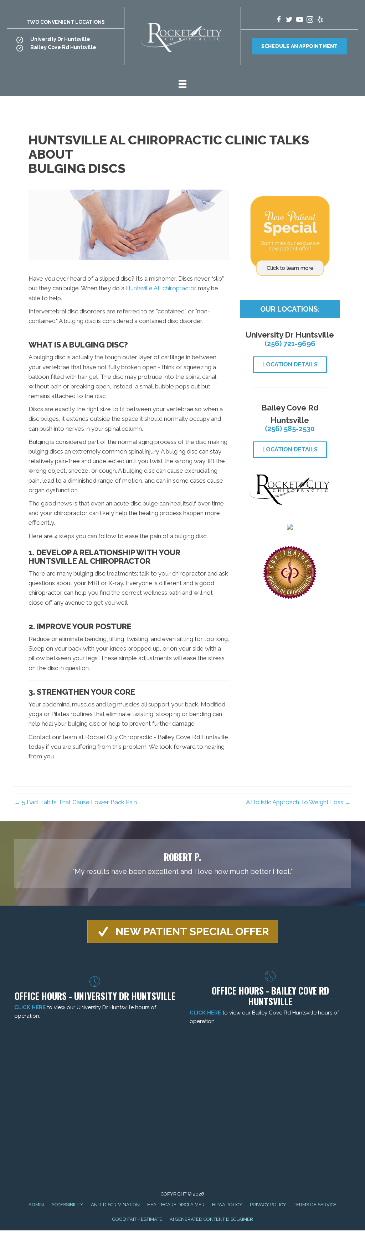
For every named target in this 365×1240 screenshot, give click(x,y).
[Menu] (182, 84)
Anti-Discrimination (115, 1204)
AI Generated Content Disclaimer (211, 1219)
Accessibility (67, 1204)
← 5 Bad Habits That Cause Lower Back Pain (75, 802)
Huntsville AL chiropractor (161, 288)
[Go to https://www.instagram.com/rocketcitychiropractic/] (310, 20)
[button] (182, 931)
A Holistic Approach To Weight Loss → (298, 802)
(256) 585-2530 (290, 428)
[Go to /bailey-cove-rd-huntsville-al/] (65, 49)
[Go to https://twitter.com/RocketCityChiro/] (289, 20)
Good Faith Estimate (137, 1219)
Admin (36, 1204)
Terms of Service (315, 1204)
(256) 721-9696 (289, 343)
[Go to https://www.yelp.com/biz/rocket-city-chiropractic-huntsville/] (320, 20)
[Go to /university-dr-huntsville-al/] (65, 41)
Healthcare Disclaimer (176, 1204)
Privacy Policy (268, 1204)
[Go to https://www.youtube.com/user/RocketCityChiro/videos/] (299, 20)
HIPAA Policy (227, 1204)
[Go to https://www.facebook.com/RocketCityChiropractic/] (279, 20)
